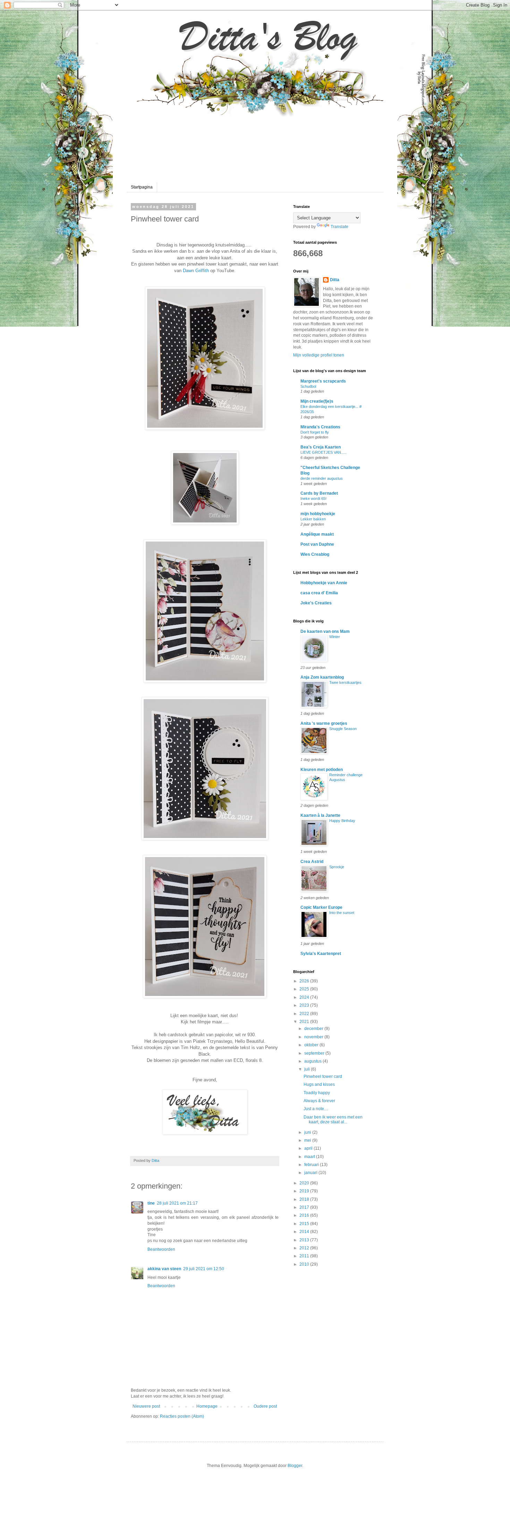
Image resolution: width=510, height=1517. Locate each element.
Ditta (334, 279)
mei (308, 1140)
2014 (304, 1231)
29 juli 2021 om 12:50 (203, 1268)
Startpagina (142, 187)
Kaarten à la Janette (320, 815)
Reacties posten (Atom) (182, 1416)
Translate (339, 226)
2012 (304, 1248)
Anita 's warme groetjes (323, 723)
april (309, 1148)
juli (307, 1069)
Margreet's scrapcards (323, 381)
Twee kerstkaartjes (345, 682)
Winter (334, 637)
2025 (304, 989)
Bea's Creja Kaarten (320, 447)
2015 (304, 1223)
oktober (312, 1044)
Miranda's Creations (320, 427)
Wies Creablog (314, 554)
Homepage (207, 1406)
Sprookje (336, 867)
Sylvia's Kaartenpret (320, 953)
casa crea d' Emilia (319, 592)
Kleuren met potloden (321, 769)
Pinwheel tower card (323, 1076)
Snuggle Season (343, 729)
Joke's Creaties (316, 603)
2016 (304, 1215)
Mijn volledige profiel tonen (318, 355)
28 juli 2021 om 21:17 (177, 1203)
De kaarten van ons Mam (325, 631)
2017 (304, 1207)
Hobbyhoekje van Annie (323, 582)
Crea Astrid (311, 861)
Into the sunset (341, 913)
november (314, 1036)
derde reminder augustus (321, 478)
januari (311, 1172)
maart (310, 1156)
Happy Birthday (342, 821)
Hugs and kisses (319, 1084)
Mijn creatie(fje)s (316, 401)
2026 (304, 981)
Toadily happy (317, 1092)
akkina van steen (164, 1268)
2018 (304, 1199)
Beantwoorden (161, 1249)
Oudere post (265, 1406)
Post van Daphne (317, 544)
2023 (304, 1005)
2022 (304, 1013)
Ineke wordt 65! (313, 498)
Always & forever (319, 1100)
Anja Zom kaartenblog (322, 677)
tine (151, 1203)
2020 (304, 1183)
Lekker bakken (313, 519)
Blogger (295, 1465)
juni (308, 1132)
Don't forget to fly (314, 432)
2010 (304, 1264)
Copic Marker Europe (321, 907)
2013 (304, 1240)
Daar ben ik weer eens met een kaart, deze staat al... (333, 1119)
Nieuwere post (146, 1406)
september (314, 1053)
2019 (304, 1191)
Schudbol (308, 386)
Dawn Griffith (196, 270)
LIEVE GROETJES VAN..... (323, 452)
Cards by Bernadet (319, 493)
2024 (304, 997)
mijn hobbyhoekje (317, 513)
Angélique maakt (317, 534)
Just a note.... (316, 1108)
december (314, 1028)
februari (312, 1164)
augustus (313, 1061)
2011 (304, 1256)
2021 (304, 1021)
